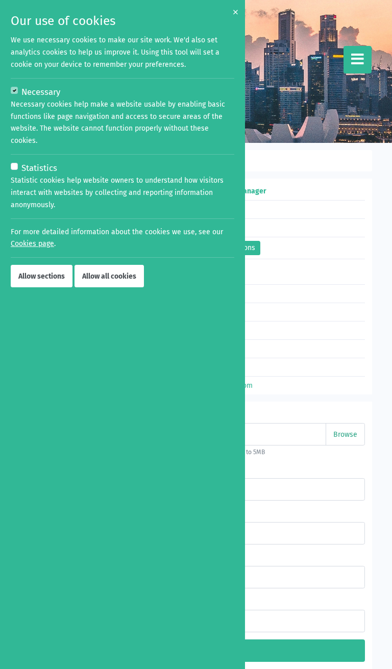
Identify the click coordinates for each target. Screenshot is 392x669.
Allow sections (41, 276)
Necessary (40, 92)
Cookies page (32, 243)
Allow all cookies (109, 276)
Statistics (39, 168)
